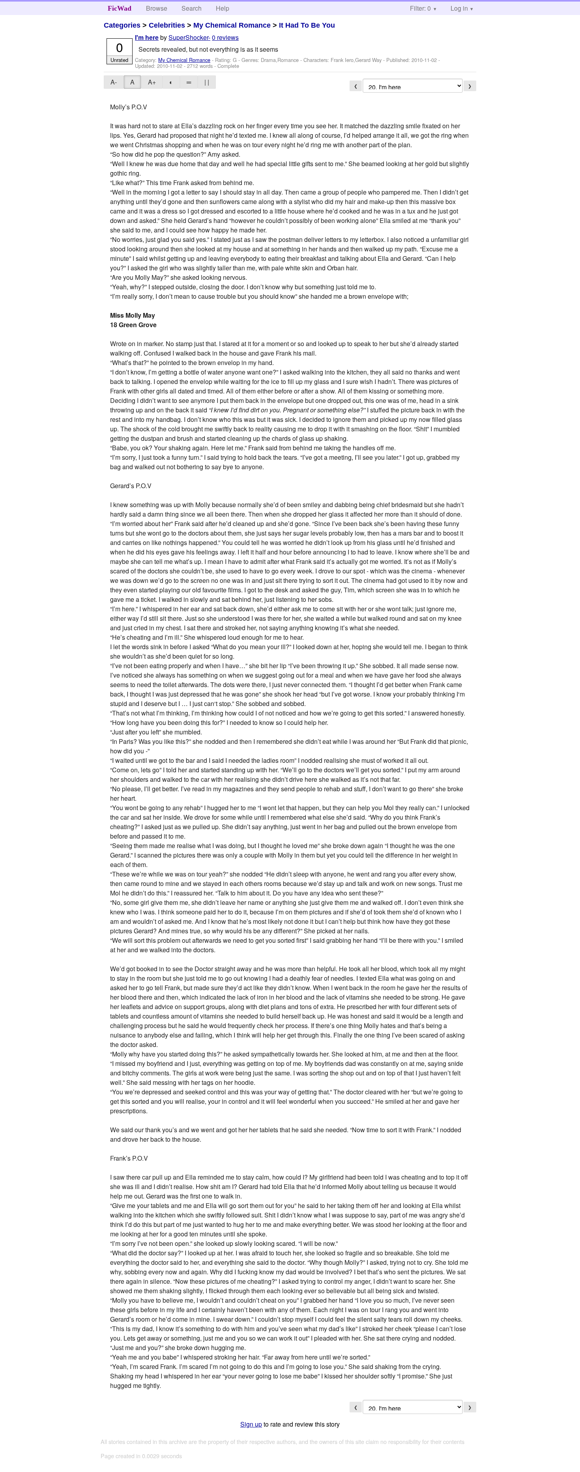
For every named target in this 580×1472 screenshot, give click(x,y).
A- (113, 81)
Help (222, 8)
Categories (122, 25)
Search (191, 8)
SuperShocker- (189, 37)
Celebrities (167, 25)
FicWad (119, 8)
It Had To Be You (307, 25)
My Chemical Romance (232, 25)
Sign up (251, 1424)
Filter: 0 (420, 8)
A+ (152, 81)
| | (206, 81)
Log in (459, 8)
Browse (156, 8)
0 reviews (225, 37)
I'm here (147, 37)
